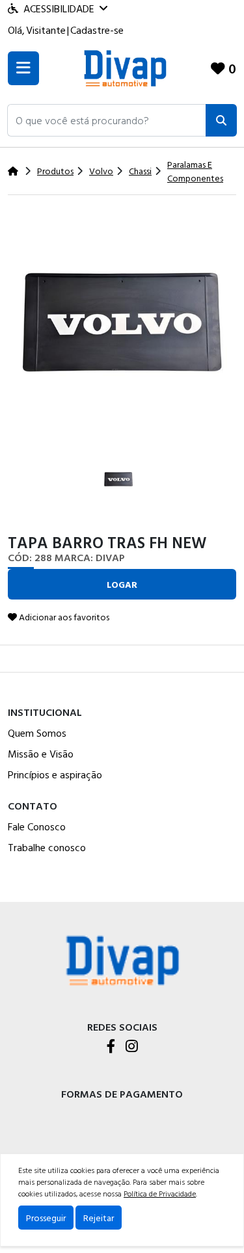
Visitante (46, 30)
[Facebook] (111, 1047)
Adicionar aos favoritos (63, 617)
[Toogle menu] (23, 68)
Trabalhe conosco (47, 847)
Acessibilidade (58, 8)
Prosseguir (46, 1217)
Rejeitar (98, 1217)
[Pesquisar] (221, 120)
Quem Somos (37, 733)
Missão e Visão (41, 753)
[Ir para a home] (122, 959)
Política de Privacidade (160, 1193)
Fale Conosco (37, 826)
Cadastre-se (97, 30)
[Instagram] (132, 1047)
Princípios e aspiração (55, 774)
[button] (106, 120)
